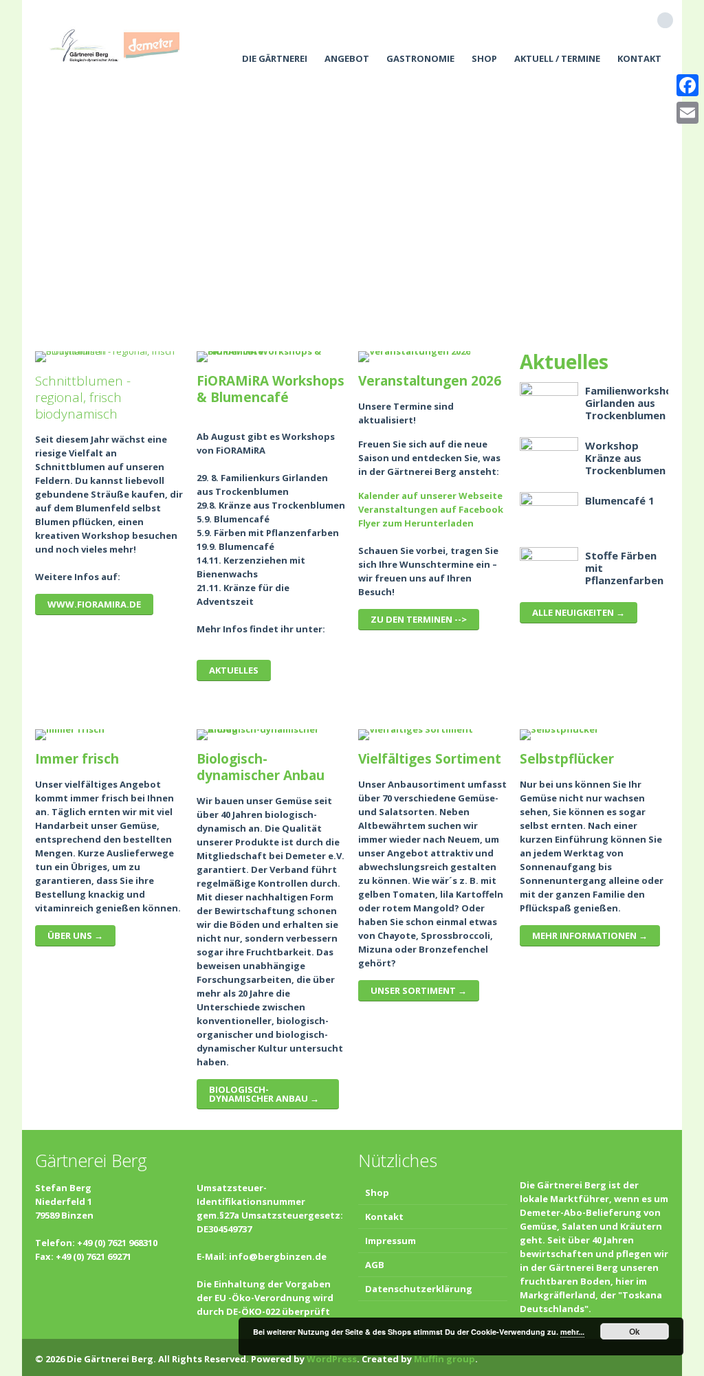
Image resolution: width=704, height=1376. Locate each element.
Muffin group (444, 1359)
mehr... (572, 1332)
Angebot (346, 58)
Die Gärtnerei (274, 58)
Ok (634, 1331)
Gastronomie (420, 58)
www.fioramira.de (94, 604)
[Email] (687, 112)
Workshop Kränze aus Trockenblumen (625, 458)
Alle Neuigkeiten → (578, 612)
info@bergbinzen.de (278, 1256)
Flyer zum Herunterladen (416, 523)
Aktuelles (233, 670)
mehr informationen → (590, 935)
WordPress (332, 1359)
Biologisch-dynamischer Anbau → (264, 1094)
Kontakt (639, 58)
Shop (484, 58)
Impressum (390, 1240)
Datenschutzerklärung (418, 1289)
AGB (374, 1264)
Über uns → (75, 935)
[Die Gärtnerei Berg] (114, 44)
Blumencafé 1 (619, 500)
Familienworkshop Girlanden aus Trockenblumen (632, 403)
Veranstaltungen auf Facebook (430, 509)
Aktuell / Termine (557, 58)
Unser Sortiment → (419, 990)
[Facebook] (687, 85)
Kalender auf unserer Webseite (430, 495)
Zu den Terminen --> (419, 619)
